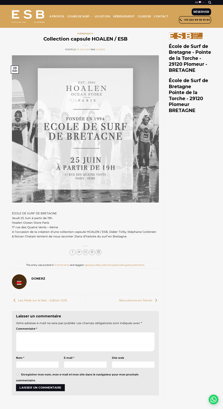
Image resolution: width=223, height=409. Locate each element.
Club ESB (144, 16)
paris (128, 265)
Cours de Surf (78, 16)
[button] (213, 399)
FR (196, 2)
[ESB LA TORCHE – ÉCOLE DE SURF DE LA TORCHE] (28, 16)
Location (102, 16)
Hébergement (124, 16)
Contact (161, 16)
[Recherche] (209, 2)
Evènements (85, 33)
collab (96, 265)
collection (106, 265)
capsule (88, 265)
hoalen (121, 265)
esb (114, 265)
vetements (137, 265)
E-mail (69, 357)
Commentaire (26, 328)
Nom (20, 357)
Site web (118, 357)
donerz (100, 49)
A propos (56, 16)
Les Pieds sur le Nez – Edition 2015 (42, 300)
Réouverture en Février (136, 300)
